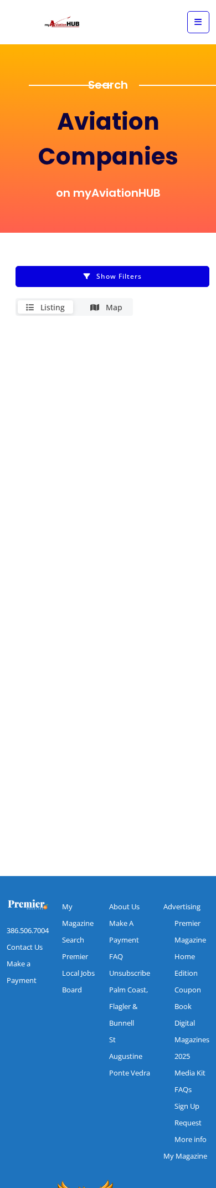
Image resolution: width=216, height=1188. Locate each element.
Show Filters (119, 276)
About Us (124, 907)
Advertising (181, 907)
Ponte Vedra (129, 1073)
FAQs (183, 1089)
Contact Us (25, 947)
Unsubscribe (129, 973)
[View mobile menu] (198, 22)
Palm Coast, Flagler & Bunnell (128, 1006)
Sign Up (186, 1106)
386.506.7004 (28, 930)
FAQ (116, 956)
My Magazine (185, 1156)
